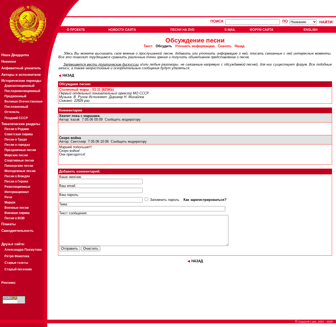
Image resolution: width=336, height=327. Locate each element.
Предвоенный (15, 96)
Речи (8, 197)
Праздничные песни (20, 150)
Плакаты (8, 224)
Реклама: (8, 283)
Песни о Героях (16, 181)
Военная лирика (17, 213)
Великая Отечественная (23, 101)
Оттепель (11, 112)
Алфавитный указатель (21, 68)
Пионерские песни (18, 166)
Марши (9, 202)
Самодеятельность (17, 231)
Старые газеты (16, 263)
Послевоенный (16, 107)
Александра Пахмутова (23, 249)
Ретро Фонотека (16, 256)
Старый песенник (18, 269)
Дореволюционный (19, 86)
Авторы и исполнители (21, 75)
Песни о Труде (15, 139)
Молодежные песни (19, 171)
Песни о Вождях (17, 176)
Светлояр (78, 141)
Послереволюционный (22, 91)
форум (301, 64)
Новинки (8, 61)
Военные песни (16, 208)
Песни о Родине (16, 129)
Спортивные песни (19, 160)
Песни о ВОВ (14, 218)
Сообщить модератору (123, 119)
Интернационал (16, 192)
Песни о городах (17, 145)
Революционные (17, 187)
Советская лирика (18, 134)
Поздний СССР (16, 118)
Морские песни (16, 155)
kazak (75, 119)
